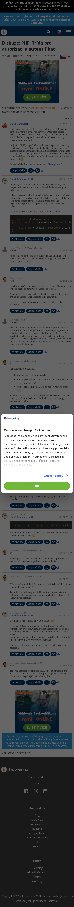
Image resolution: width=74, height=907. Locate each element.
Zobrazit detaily (53, 475)
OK (37, 485)
